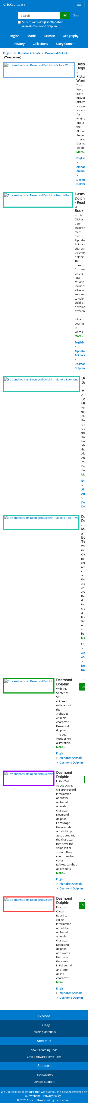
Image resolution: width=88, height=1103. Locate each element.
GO (65, 15)
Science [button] (49, 36)
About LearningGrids (44, 1050)
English (81, 158)
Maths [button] (31, 36)
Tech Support (44, 1075)
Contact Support (44, 1082)
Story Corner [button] (65, 44)
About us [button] (44, 1041)
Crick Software (36, 1100)
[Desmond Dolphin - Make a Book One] (41, 379)
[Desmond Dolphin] (28, 681)
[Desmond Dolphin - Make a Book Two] (41, 518)
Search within (42, 24)
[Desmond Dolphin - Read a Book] (38, 195)
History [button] (19, 44)
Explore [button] (44, 1016)
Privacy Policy (52, 1096)
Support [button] (44, 1065)
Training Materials (44, 1032)
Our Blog (44, 1025)
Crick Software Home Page (44, 1057)
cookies (16, 1092)
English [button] (14, 36)
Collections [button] (40, 44)
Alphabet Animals (81, 353)
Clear (76, 15)
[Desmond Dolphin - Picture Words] (39, 65)
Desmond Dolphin (81, 366)
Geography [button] (70, 36)
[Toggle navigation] (79, 4)
